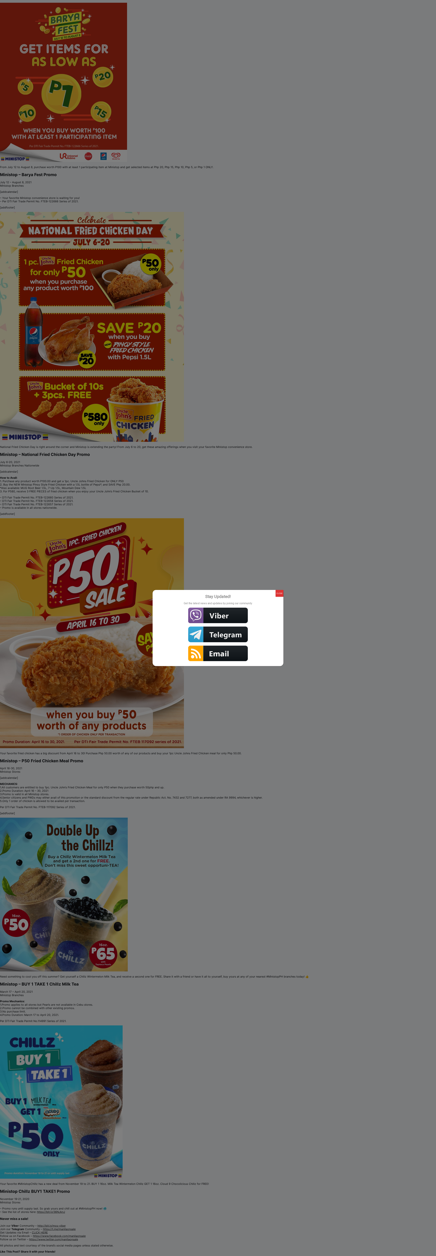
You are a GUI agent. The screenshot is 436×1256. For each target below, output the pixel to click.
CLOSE (279, 593)
